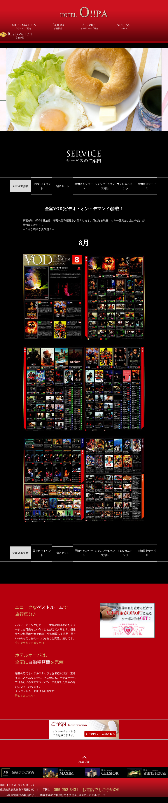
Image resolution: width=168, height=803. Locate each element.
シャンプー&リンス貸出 (105, 186)
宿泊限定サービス (147, 186)
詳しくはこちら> (25, 695)
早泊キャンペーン (84, 186)
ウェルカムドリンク (126, 186)
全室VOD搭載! (20, 186)
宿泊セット (62, 186)
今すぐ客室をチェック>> (29, 642)
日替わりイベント (42, 186)
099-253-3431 (68, 789)
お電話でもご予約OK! (101, 789)
